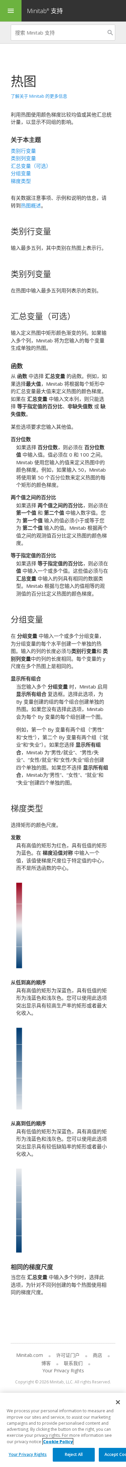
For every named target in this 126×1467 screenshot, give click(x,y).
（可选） (31, 165)
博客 (46, 1363)
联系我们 (73, 1363)
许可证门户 (68, 1355)
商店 (97, 1355)
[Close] (118, 1402)
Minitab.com (29, 1355)
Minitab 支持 (45, 11)
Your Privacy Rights (28, 1454)
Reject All (74, 1454)
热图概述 (31, 205)
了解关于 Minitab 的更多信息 (39, 96)
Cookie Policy (58, 1442)
